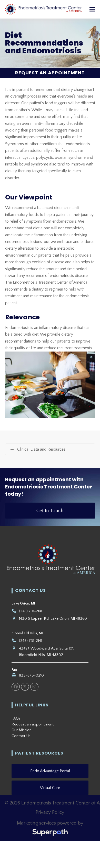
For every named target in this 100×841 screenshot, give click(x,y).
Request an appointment (33, 724)
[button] (92, 9)
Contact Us (21, 736)
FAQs (16, 718)
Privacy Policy (50, 812)
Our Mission (22, 730)
